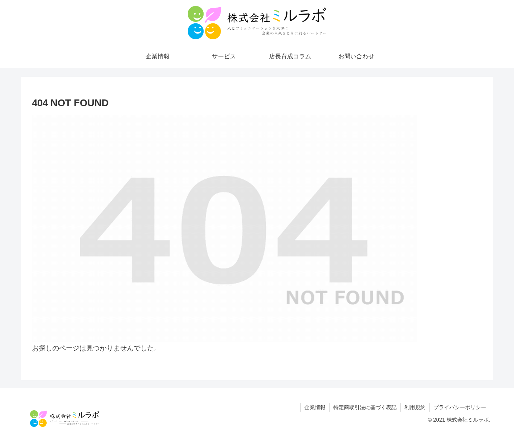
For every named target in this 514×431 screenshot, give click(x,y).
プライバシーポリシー (459, 407)
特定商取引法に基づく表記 (365, 407)
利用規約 (415, 407)
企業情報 (314, 407)
